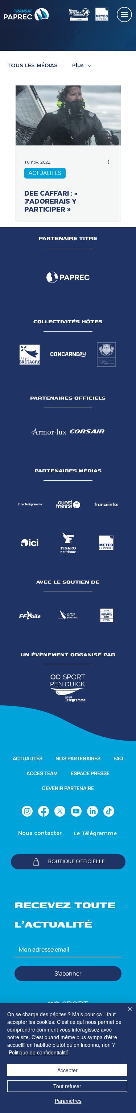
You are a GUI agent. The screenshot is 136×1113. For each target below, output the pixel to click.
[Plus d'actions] (111, 161)
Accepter (67, 1070)
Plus (78, 65)
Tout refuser (67, 1086)
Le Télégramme (95, 833)
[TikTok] (108, 811)
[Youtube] (76, 811)
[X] (59, 811)
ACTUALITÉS (45, 173)
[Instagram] (27, 811)
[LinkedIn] (92, 811)
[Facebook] (43, 811)
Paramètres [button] (68, 1100)
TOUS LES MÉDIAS (32, 65)
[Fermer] (126, 1013)
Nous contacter (40, 832)
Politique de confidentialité (39, 1052)
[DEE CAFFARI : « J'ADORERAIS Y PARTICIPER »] (68, 115)
